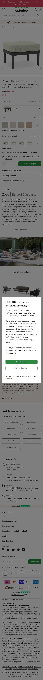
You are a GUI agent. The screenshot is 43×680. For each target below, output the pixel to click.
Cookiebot (9, 378)
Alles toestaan (21, 362)
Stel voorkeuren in (21, 368)
